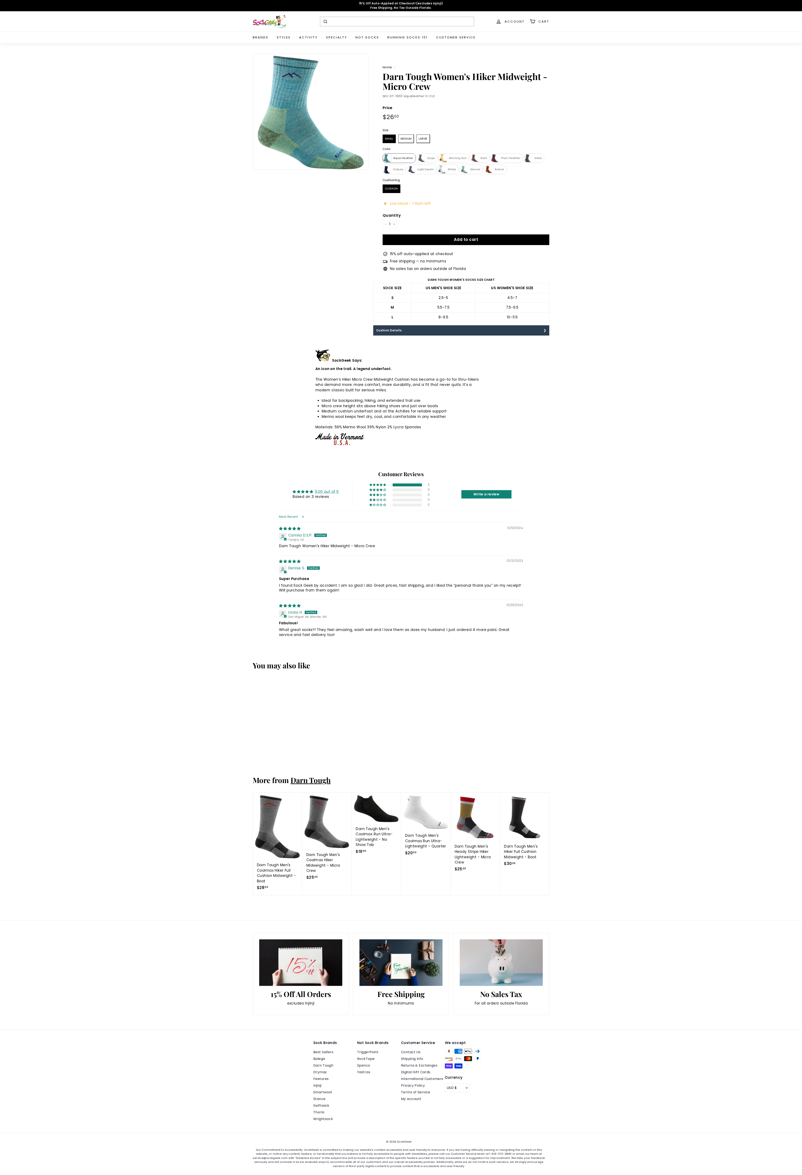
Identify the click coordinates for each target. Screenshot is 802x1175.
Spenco (363, 1065)
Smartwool (322, 1092)
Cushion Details (389, 330)
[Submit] (325, 21)
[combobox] (397, 21)
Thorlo (319, 1112)
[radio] (389, 139)
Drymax (320, 1072)
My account (411, 1098)
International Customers (422, 1078)
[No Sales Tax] (501, 962)
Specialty (336, 37)
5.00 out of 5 (327, 491)
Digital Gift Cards (415, 1072)
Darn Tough (311, 780)
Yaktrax (363, 1072)
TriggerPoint (367, 1052)
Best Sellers (323, 1052)
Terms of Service (415, 1092)
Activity (308, 37)
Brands (260, 37)
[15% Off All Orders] (300, 962)
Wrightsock (323, 1119)
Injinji (317, 1085)
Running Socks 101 (407, 37)
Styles (284, 37)
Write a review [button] (486, 494)
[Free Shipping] (401, 962)
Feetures (321, 1078)
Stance (319, 1098)
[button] (378, 484)
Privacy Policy (413, 1085)
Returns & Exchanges (419, 1065)
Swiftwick (321, 1105)
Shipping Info (412, 1058)
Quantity (392, 215)
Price (387, 107)
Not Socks (367, 37)
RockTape (365, 1058)
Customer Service (456, 37)
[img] (290, 528)
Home (387, 67)
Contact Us (410, 1052)
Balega (319, 1058)
